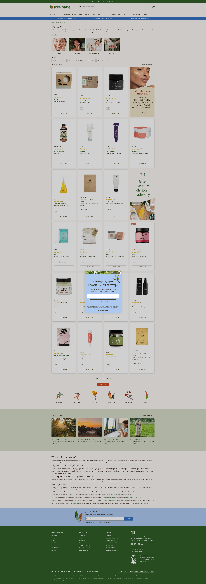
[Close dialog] (119, 273)
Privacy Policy (115, 307)
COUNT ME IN (103, 302)
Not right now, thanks (103, 310)
